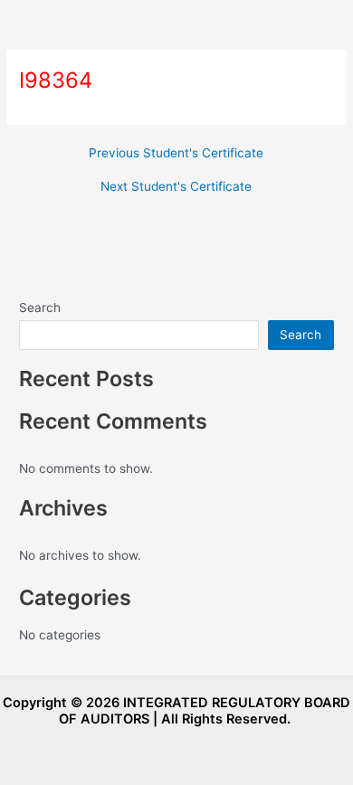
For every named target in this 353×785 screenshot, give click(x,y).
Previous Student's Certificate (176, 153)
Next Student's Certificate (176, 187)
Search (40, 307)
